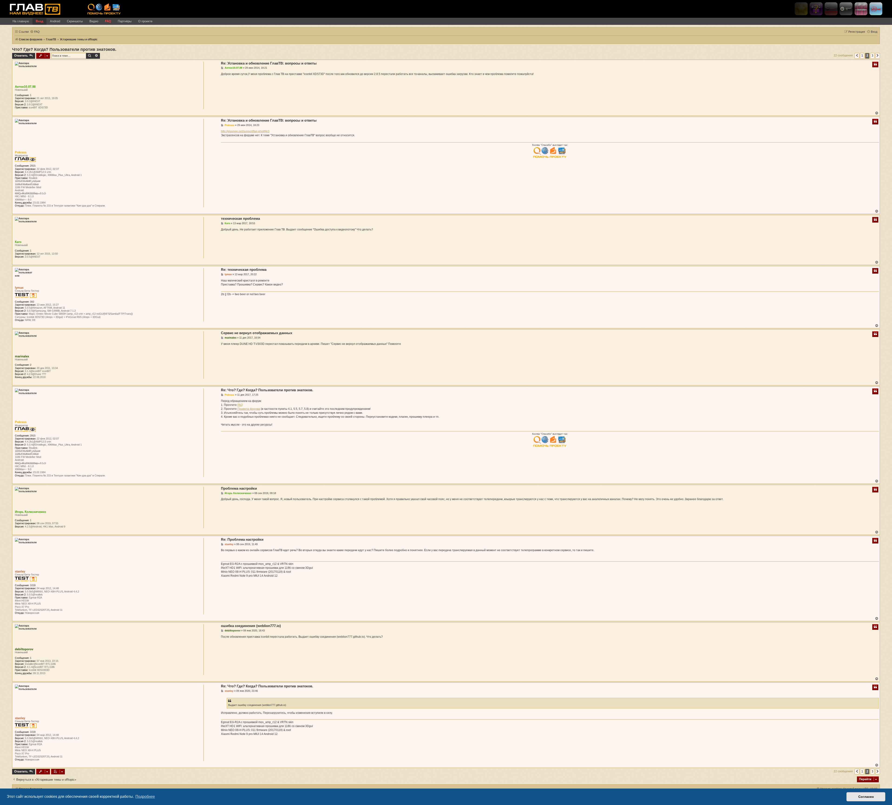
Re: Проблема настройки (242, 539)
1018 (33, 585)
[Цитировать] (875, 64)
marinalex (22, 356)
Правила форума (248, 409)
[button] (857, 55)
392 (32, 301)
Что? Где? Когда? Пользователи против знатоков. (64, 49)
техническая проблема (240, 218)
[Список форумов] (46, 9)
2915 (33, 165)
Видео (93, 21)
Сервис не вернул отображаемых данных (256, 333)
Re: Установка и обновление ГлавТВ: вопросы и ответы (269, 63)
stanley (20, 571)
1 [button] (862, 55)
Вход (39, 21)
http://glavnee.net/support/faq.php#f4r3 (245, 131)
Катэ (18, 242)
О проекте (145, 21)
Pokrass (20, 152)
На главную (21, 21)
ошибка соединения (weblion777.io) (251, 626)
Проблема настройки (239, 488)
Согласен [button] (866, 797)
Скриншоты (75, 21)
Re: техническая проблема (243, 270)
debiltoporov (24, 649)
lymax (19, 287)
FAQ (108, 21)
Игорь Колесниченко (30, 512)
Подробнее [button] (145, 797)
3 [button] (872, 55)
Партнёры (124, 21)
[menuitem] (34, 32)
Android (55, 21)
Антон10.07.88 (25, 86)
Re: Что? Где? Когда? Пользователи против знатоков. (267, 390)
